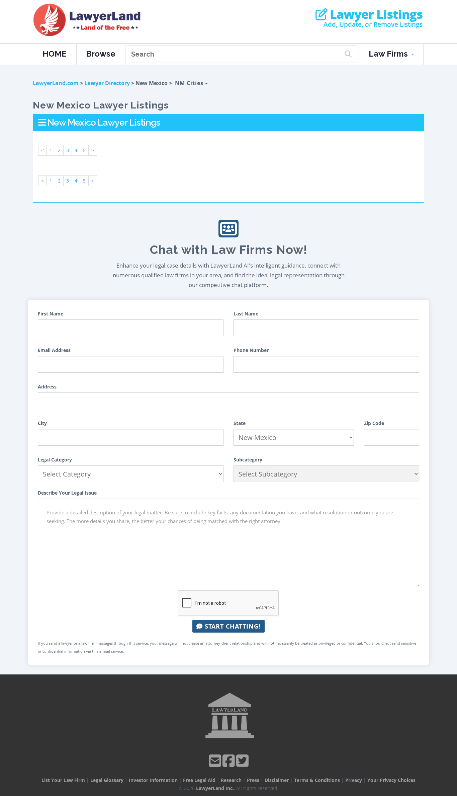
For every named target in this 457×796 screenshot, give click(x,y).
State (240, 423)
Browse (100, 54)
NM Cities (190, 83)
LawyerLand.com (56, 83)
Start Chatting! (232, 626)
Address (47, 386)
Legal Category (55, 459)
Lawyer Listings (375, 14)
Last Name (246, 313)
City (42, 423)
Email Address (54, 350)
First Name (50, 313)
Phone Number (251, 350)
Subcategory (248, 459)
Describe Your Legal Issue (67, 493)
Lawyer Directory (107, 83)
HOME (54, 54)
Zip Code (374, 423)
